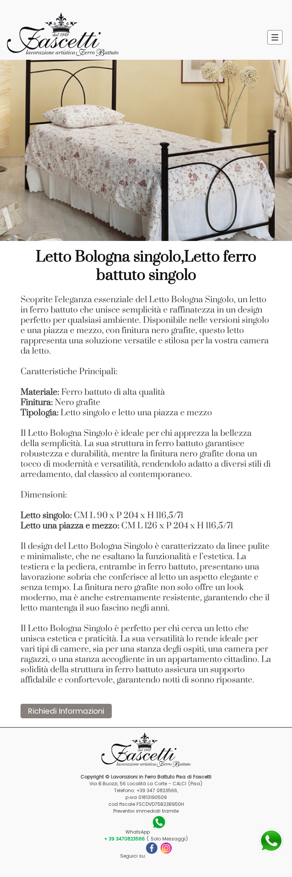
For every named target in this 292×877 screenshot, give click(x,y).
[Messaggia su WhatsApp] (271, 840)
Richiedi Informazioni (66, 711)
